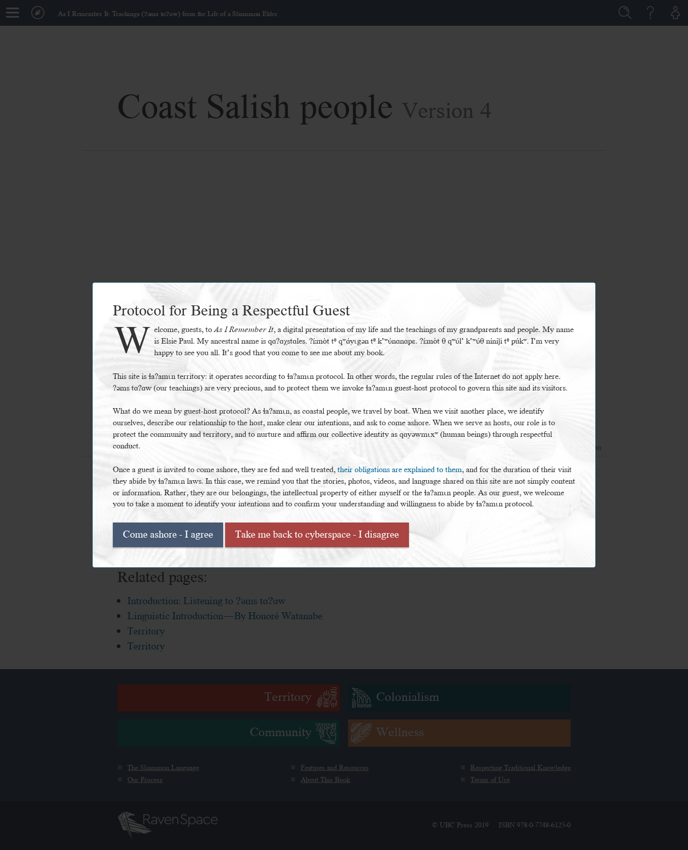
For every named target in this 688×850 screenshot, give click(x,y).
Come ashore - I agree (168, 535)
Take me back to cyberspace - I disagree (317, 535)
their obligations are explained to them (399, 470)
